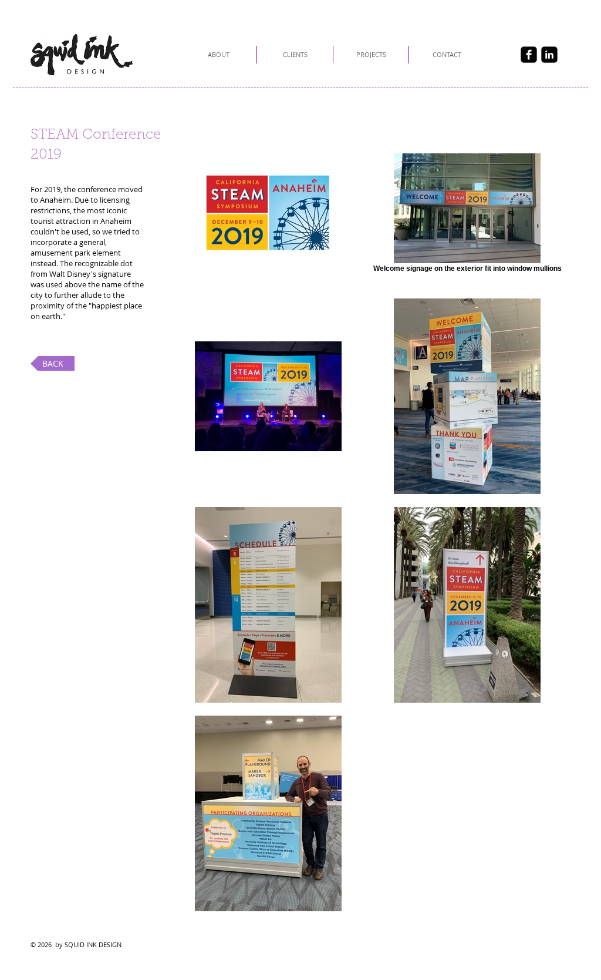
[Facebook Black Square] (529, 54)
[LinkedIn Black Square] (549, 54)
